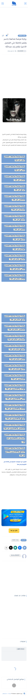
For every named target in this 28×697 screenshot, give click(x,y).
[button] (20, 548)
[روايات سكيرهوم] (14, 3)
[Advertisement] (14, 21)
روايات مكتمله (22, 35)
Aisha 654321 (20, 51)
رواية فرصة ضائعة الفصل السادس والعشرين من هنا (15, 438)
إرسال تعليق (20, 649)
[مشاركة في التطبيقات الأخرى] (6, 548)
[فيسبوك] (14, 685)
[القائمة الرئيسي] (25, 3)
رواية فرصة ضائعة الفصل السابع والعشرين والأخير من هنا (15, 451)
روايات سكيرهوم (7, 693)
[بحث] (2, 3)
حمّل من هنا (14, 530)
